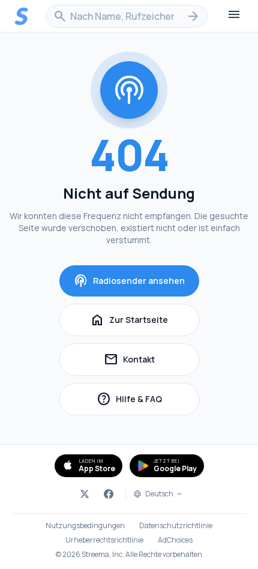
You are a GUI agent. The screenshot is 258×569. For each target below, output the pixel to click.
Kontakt (151, 361)
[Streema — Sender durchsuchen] (21, 16)
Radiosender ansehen (129, 280)
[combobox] (127, 16)
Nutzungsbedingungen (85, 526)
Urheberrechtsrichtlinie (104, 540)
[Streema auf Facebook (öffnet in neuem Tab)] (108, 494)
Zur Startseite (129, 320)
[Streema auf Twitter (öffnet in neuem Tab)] (84, 494)
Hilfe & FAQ (148, 401)
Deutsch (159, 494)
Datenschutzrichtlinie (175, 526)
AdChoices (175, 540)
